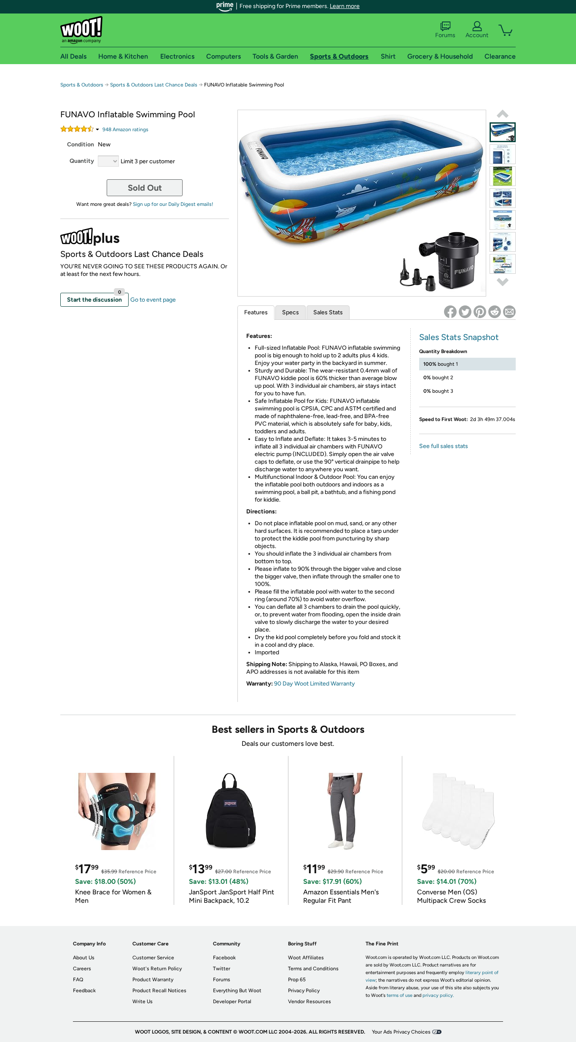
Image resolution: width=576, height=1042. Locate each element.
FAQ (78, 980)
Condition (80, 144)
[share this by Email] (509, 311)
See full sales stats (443, 446)
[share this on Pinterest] (480, 311)
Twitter (221, 969)
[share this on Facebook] (450, 311)
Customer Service (153, 958)
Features (256, 312)
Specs (290, 312)
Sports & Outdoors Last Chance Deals (153, 85)
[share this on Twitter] (465, 311)
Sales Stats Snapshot (459, 337)
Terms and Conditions (313, 969)
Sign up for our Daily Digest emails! (173, 204)
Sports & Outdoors (81, 85)
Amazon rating (125, 129)
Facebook (224, 958)
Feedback (84, 990)
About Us (83, 958)
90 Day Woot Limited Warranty (314, 683)
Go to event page (153, 299)
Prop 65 (297, 980)
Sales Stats (328, 312)
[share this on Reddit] (494, 311)
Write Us (142, 1001)
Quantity (82, 161)
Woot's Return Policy (157, 969)
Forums (445, 35)
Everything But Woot (237, 990)
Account (477, 35)
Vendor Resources (309, 1001)
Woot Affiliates (306, 958)
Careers (82, 969)
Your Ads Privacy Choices (401, 1032)
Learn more (345, 6)
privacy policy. (438, 995)
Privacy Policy (304, 990)
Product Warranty (152, 980)
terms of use (399, 995)
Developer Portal (232, 1001)
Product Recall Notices (159, 990)
